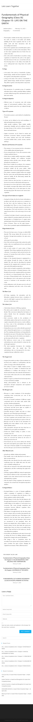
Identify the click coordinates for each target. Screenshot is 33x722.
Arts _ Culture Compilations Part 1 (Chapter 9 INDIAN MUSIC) (16, 666)
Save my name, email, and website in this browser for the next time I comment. (16, 626)
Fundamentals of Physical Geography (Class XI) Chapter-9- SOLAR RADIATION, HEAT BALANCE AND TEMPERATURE (16, 559)
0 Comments (16, 30)
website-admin (7, 28)
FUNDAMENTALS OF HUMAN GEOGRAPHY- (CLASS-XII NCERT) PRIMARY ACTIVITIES (16, 579)
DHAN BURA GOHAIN (7, 689)
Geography (6, 30)
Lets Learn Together (10, 6)
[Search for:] (16, 638)
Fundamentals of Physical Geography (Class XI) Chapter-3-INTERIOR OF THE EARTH (16, 569)
